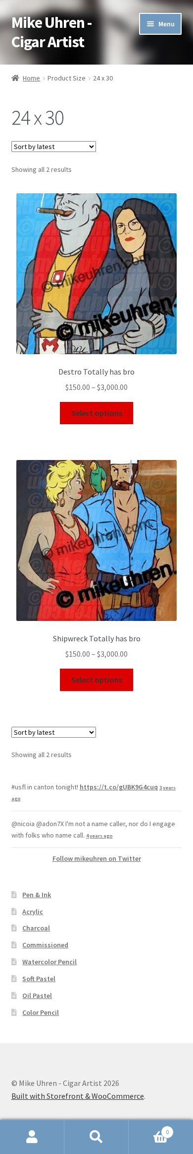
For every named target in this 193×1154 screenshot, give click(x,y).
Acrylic (32, 911)
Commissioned (45, 944)
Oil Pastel (37, 995)
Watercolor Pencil (49, 961)
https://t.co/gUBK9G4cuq (119, 786)
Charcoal (36, 927)
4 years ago (99, 836)
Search (96, 1137)
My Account (32, 1137)
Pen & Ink (36, 894)
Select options (96, 413)
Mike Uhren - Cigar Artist (51, 32)
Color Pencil (40, 1012)
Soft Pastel (38, 978)
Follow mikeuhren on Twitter (96, 858)
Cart (149, 1128)
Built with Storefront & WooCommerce (77, 1096)
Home (31, 78)
